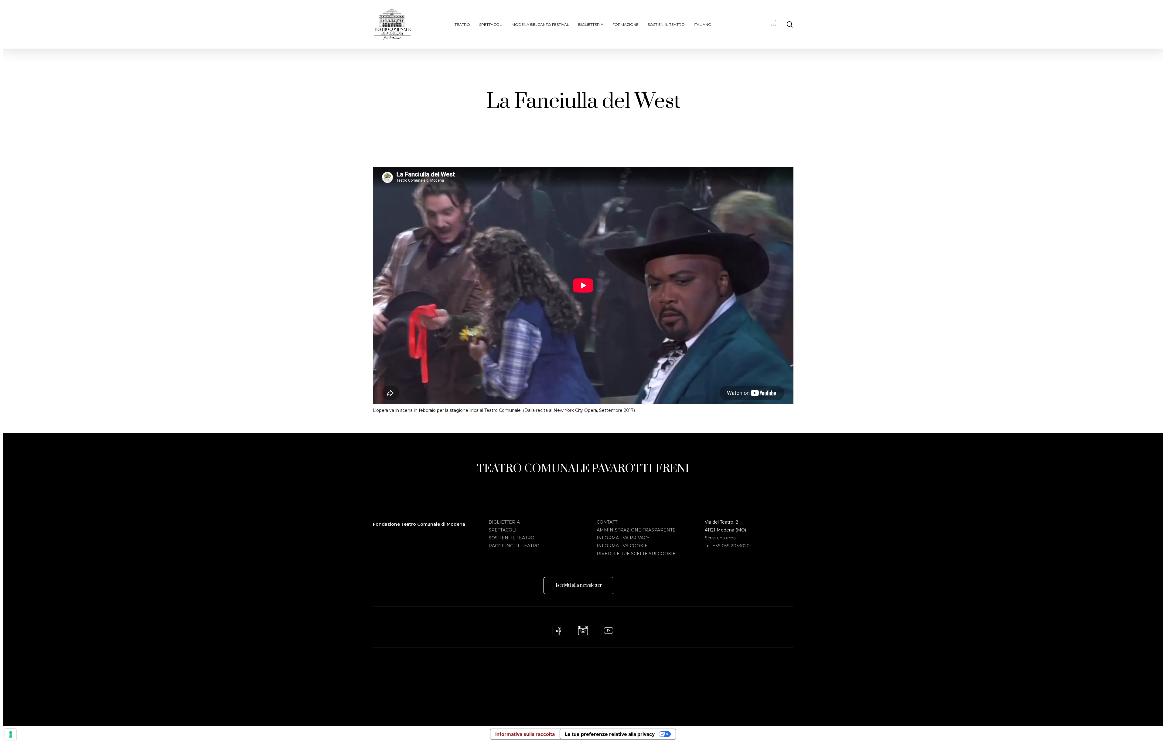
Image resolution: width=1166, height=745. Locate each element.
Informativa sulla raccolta (525, 734)
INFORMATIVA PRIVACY (623, 538)
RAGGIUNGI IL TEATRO (514, 545)
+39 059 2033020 (731, 545)
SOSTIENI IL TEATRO (511, 538)
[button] (579, 585)
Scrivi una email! (721, 538)
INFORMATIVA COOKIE (622, 545)
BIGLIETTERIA (504, 522)
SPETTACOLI (503, 530)
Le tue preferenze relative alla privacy (610, 734)
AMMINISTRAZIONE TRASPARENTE (636, 530)
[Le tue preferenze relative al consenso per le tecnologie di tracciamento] (10, 734)
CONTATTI (608, 522)
